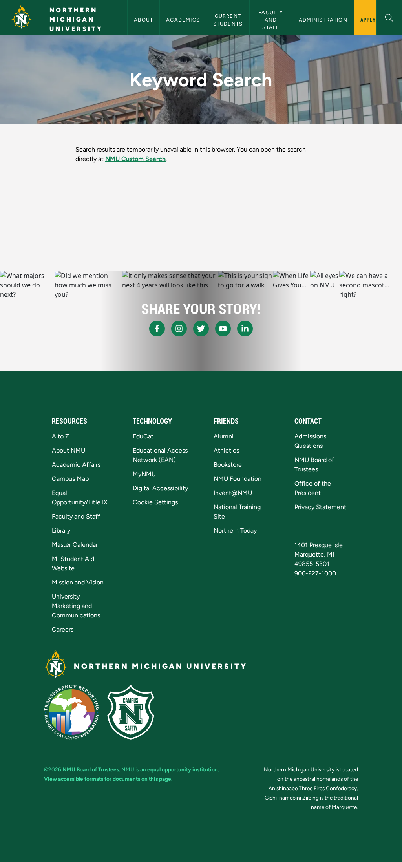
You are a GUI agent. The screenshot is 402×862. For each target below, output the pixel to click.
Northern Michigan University (76, 19)
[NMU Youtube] (223, 328)
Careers (62, 629)
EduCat (143, 436)
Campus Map (70, 478)
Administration (323, 20)
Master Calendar (75, 544)
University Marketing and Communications (76, 606)
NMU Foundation (237, 478)
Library (61, 530)
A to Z (60, 436)
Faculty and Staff (271, 19)
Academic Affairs (76, 464)
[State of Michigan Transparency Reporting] (71, 712)
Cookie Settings (155, 502)
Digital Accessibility (160, 488)
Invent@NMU (233, 493)
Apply (368, 19)
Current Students (228, 19)
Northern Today (235, 530)
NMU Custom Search (135, 159)
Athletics (226, 450)
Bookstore (228, 464)
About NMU (68, 450)
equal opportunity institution (182, 769)
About (143, 20)
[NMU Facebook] (157, 328)
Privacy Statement (320, 507)
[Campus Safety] (130, 712)
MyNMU (144, 474)
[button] (389, 16)
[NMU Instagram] (179, 328)
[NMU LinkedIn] (245, 328)
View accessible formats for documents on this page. (108, 779)
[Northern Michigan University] (21, 17)
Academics (183, 20)
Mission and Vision (78, 582)
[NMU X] (201, 328)
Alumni (224, 436)
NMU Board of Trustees (90, 769)
